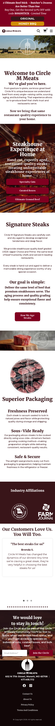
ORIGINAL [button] (27, 18)
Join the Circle (41, 653)
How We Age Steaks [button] (27, 316)
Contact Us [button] (27, 694)
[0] (44, 31)
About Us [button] (27, 699)
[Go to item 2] (27, 601)
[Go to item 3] (31, 601)
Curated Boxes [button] (27, 190)
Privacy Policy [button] (27, 705)
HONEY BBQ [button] (27, 23)
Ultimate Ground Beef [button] (27, 199)
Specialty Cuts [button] (27, 181)
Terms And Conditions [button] (27, 710)
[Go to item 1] (23, 601)
